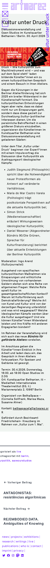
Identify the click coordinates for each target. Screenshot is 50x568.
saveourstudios (22, 460)
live (19, 451)
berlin (25, 456)
